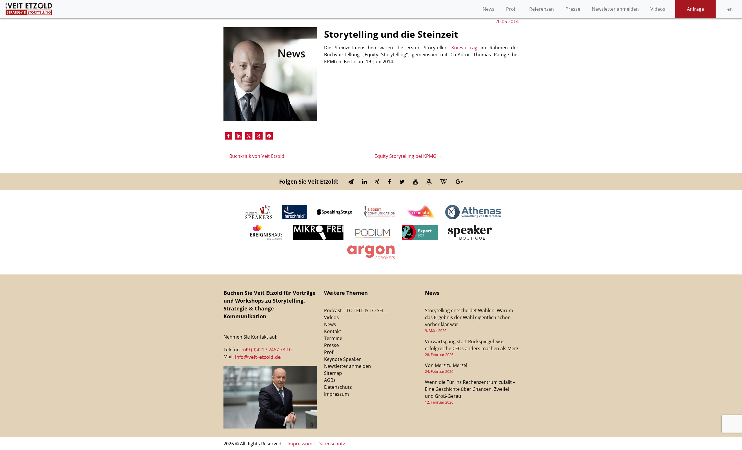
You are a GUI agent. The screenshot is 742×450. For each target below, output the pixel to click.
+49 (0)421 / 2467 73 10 (267, 349)
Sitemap (333, 373)
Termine (333, 338)
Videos (657, 9)
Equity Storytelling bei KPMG (408, 156)
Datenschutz (338, 387)
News (488, 9)
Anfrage (695, 9)
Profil (512, 9)
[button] (228, 136)
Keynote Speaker (342, 359)
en (730, 9)
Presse (572, 9)
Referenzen (541, 9)
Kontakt (332, 331)
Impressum (336, 394)
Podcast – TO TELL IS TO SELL (355, 310)
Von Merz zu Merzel (446, 365)
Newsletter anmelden (615, 9)
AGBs (330, 380)
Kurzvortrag (464, 47)
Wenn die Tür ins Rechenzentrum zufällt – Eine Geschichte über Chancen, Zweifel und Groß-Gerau (470, 389)
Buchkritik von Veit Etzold (253, 156)
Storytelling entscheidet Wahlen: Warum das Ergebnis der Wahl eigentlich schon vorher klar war (469, 317)
